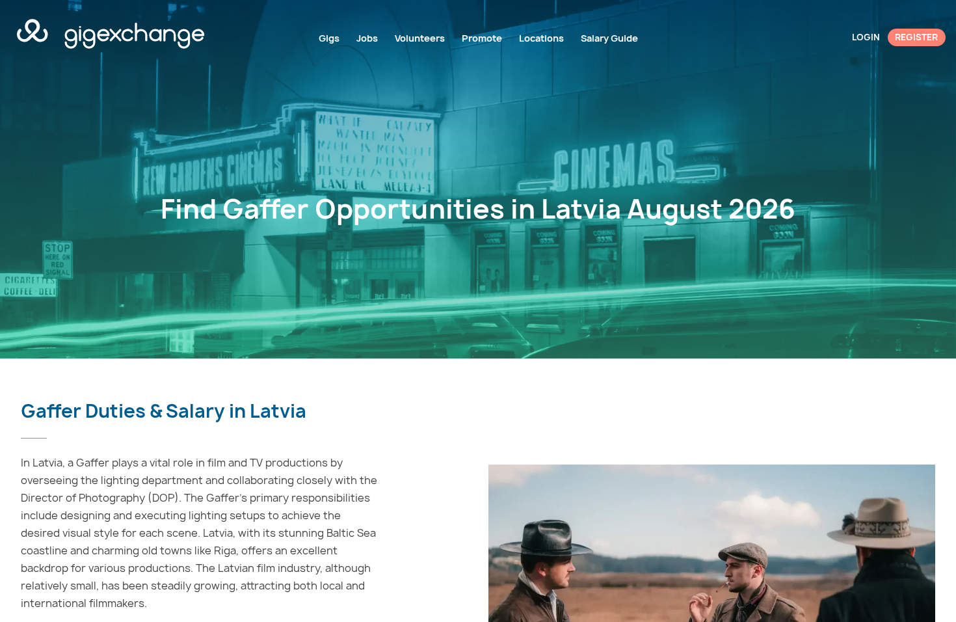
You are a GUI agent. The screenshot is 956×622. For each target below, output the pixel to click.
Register (916, 37)
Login (866, 37)
